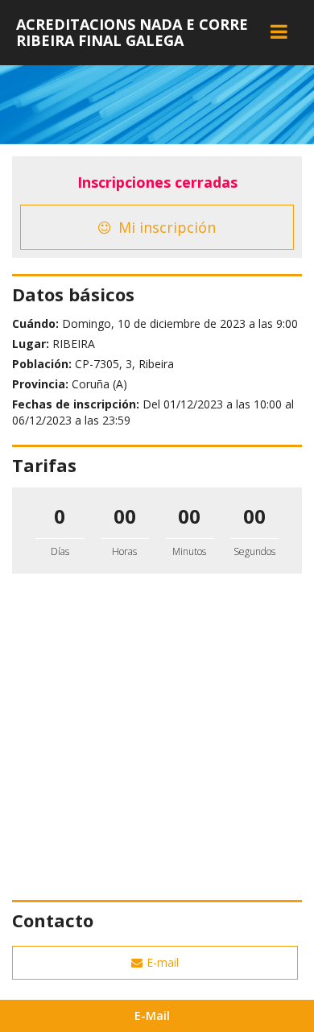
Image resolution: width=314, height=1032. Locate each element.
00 (125, 516)
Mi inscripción (165, 227)
